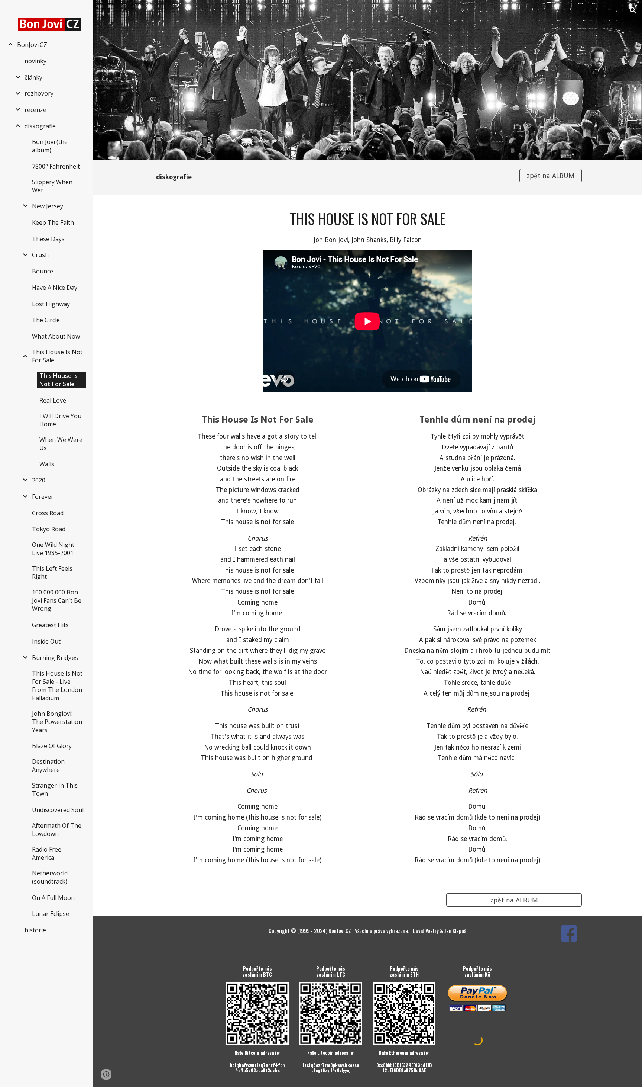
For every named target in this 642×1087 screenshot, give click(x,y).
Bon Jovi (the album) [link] (50, 146)
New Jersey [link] (47, 206)
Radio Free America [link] (46, 853)
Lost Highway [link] (51, 304)
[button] (633, 10)
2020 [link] (38, 480)
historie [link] (35, 930)
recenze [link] (35, 110)
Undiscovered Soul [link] (58, 810)
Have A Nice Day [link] (54, 287)
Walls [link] (46, 464)
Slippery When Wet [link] (52, 186)
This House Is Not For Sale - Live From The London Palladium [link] (57, 685)
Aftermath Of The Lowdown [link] (56, 829)
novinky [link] (35, 61)
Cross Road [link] (48, 513)
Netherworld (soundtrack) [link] (50, 877)
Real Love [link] (52, 400)
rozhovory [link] (39, 93)
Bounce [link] (42, 271)
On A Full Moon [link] (53, 898)
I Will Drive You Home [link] (60, 420)
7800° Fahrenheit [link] (56, 166)
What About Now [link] (56, 336)
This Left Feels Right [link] (52, 572)
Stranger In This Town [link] (55, 789)
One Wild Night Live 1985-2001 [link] (53, 549)
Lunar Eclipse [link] (50, 914)
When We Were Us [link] (60, 444)
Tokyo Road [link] (48, 529)
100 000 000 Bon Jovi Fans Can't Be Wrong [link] (56, 600)
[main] (331, 177)
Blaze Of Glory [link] (52, 746)
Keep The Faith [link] (53, 222)
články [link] (33, 77)
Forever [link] (43, 497)
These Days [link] (48, 239)
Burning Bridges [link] (55, 658)
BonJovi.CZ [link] (32, 45)
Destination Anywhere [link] (48, 765)
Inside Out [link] (46, 641)
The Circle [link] (46, 320)
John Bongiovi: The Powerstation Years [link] (57, 721)
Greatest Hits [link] (50, 625)
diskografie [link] (40, 126)
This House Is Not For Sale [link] (57, 356)
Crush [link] (40, 255)
